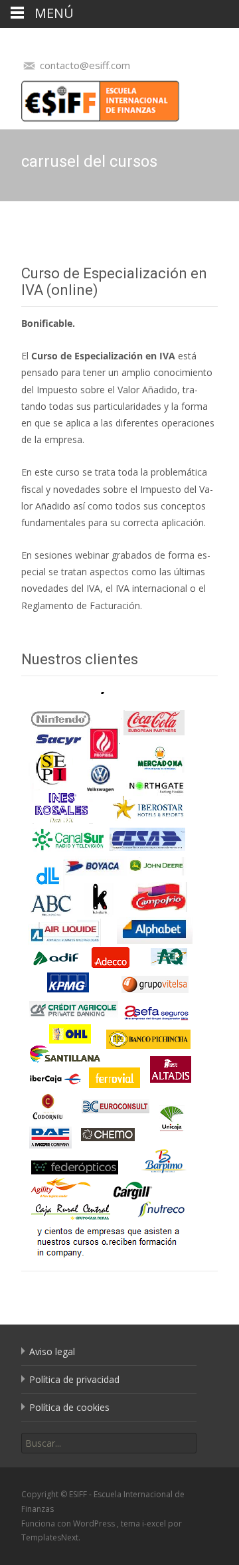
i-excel (155, 1523)
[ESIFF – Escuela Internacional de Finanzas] (89, 97)
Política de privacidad (74, 1379)
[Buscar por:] (109, 1443)
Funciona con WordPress (69, 1523)
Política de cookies (69, 1407)
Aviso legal (52, 1351)
